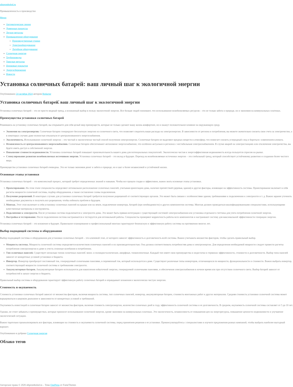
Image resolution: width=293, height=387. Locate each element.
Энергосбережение (16, 70)
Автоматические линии (18, 24)
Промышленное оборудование (22, 36)
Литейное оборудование (25, 49)
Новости (10, 74)
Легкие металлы (14, 32)
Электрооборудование (23, 45)
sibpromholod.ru (8, 4)
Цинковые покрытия (17, 65)
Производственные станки (26, 41)
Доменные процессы (17, 28)
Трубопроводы (14, 57)
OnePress (55, 385)
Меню (3, 17)
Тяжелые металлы (15, 61)
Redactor (46, 94)
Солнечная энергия (16, 53)
